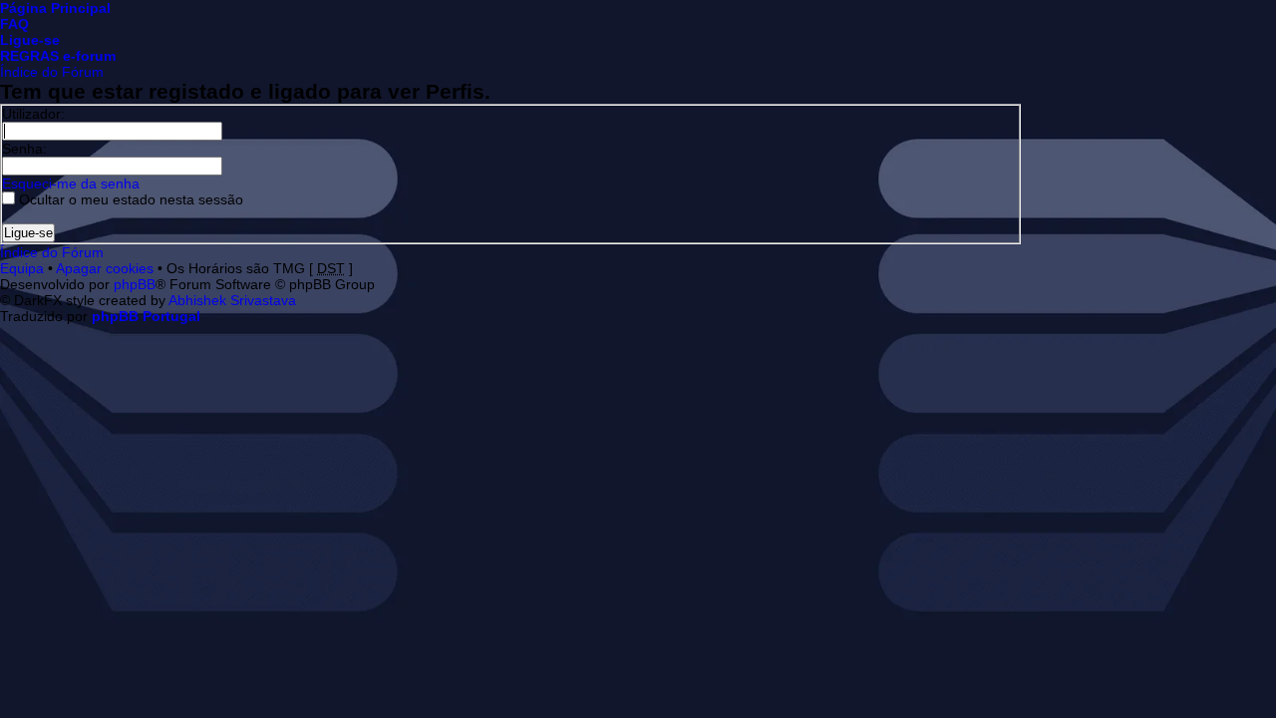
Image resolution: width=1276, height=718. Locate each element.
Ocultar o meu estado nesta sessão (129, 199)
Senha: (24, 149)
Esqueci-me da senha (71, 183)
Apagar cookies (105, 268)
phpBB (135, 284)
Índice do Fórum (52, 72)
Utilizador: (33, 114)
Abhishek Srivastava (232, 300)
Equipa (22, 268)
